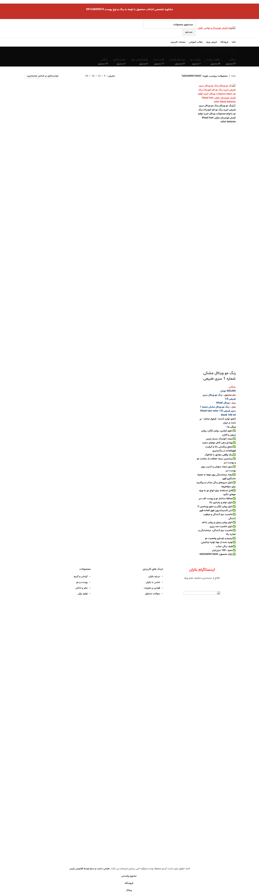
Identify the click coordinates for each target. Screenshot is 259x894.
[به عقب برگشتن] (240, 51)
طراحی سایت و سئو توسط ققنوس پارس (89, 868)
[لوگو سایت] (217, 28)
